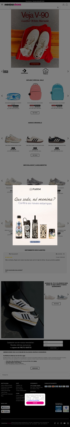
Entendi (35, 403)
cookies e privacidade (33, 400)
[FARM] (35, 215)
